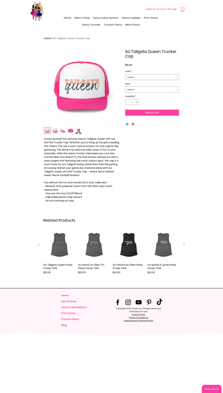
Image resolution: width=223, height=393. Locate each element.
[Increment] (137, 102)
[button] (182, 9)
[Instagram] (128, 302)
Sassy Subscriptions (73, 307)
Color (128, 71)
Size (128, 83)
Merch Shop (68, 301)
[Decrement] (127, 102)
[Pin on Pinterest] (133, 124)
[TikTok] (159, 302)
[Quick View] (59, 245)
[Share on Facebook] (127, 124)
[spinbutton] (132, 102)
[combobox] (152, 77)
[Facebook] (117, 302)
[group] (111, 257)
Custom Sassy (70, 319)
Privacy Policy (138, 314)
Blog (64, 325)
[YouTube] (138, 302)
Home (47, 38)
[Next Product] (184, 244)
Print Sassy (68, 313)
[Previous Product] (39, 244)
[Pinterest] (149, 302)
